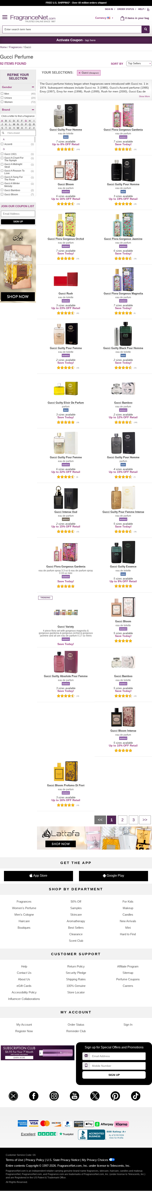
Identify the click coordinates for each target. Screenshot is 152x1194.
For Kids (128, 901)
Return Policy (76, 966)
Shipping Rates (76, 979)
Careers (128, 985)
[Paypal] (67, 1124)
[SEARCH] (146, 29)
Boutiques (24, 927)
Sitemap (128, 972)
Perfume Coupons (128, 979)
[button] (6, 17)
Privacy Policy (35, 1160)
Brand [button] (6, 109)
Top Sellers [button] (134, 63)
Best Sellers (76, 927)
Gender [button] (7, 87)
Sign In (109, 9)
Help (141, 9)
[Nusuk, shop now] (18, 268)
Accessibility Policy (24, 992)
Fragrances (16, 47)
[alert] (105, 18)
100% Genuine (76, 985)
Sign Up (18, 221)
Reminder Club (76, 1031)
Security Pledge (76, 972)
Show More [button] (144, 96)
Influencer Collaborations (24, 999)
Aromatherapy (76, 921)
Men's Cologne (24, 914)
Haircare (24, 921)
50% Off (76, 901)
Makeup (128, 908)
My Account (24, 1024)
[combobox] (76, 29)
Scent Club (76, 940)
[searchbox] (72, 29)
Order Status (125, 9)
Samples (76, 908)
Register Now (24, 1031)
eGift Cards (24, 985)
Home (3, 47)
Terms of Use (14, 1160)
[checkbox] (18, 94)
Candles (128, 914)
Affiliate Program (128, 966)
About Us (24, 979)
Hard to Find (128, 934)
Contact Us (24, 972)
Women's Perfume (24, 908)
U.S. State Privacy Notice (63, 1160)
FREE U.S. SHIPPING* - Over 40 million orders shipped (76, 2)
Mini (128, 927)
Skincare (76, 914)
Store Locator (76, 992)
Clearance (76, 934)
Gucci (90, 72)
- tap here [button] (76, 40)
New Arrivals (128, 921)
